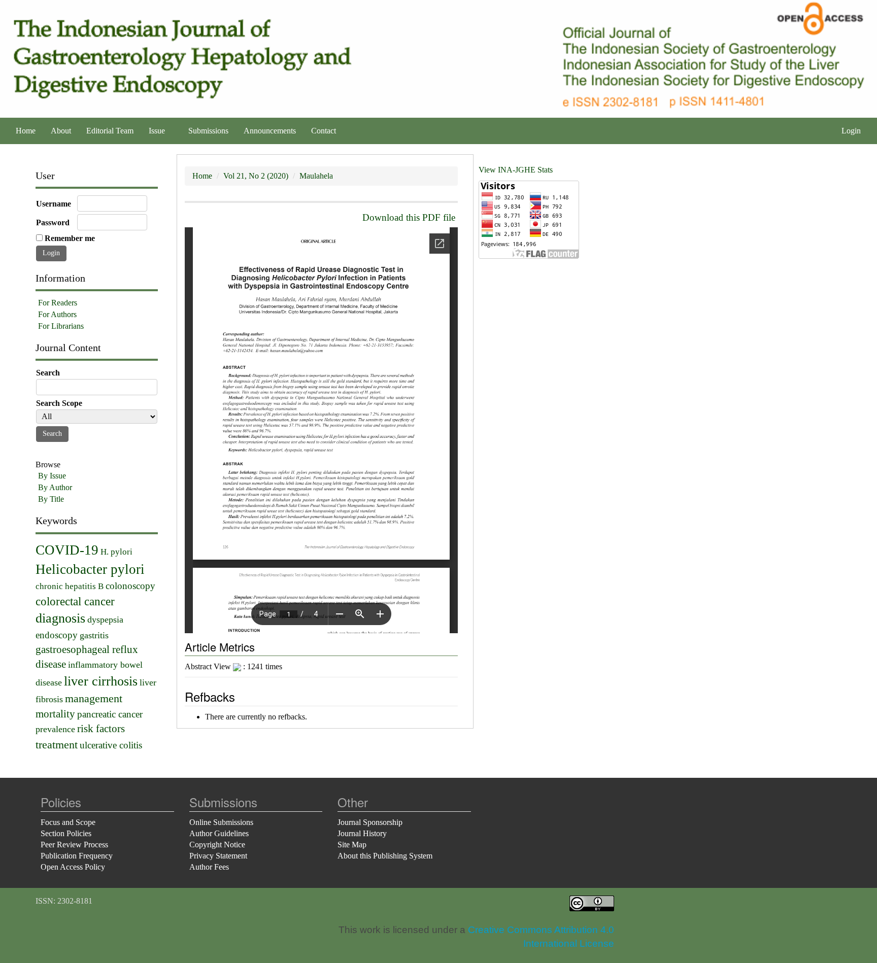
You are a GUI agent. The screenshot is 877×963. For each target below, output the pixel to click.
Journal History (362, 833)
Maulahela (316, 175)
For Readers (57, 302)
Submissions (208, 130)
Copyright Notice (217, 844)
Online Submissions (221, 822)
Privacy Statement (218, 855)
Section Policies (66, 833)
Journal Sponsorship (370, 822)
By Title (51, 499)
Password (53, 222)
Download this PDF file (408, 217)
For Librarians (61, 326)
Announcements (270, 130)
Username (53, 203)
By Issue (52, 475)
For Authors (57, 314)
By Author (55, 487)
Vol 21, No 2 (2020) (255, 175)
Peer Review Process (74, 844)
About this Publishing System (385, 855)
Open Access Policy (73, 867)
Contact (323, 130)
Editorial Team (109, 130)
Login (851, 130)
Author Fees (209, 867)
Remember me (70, 238)
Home (26, 130)
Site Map (352, 844)
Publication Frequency (77, 855)
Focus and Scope (68, 822)
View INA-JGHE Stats (516, 169)
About (61, 130)
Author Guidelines (219, 833)
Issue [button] (158, 130)
